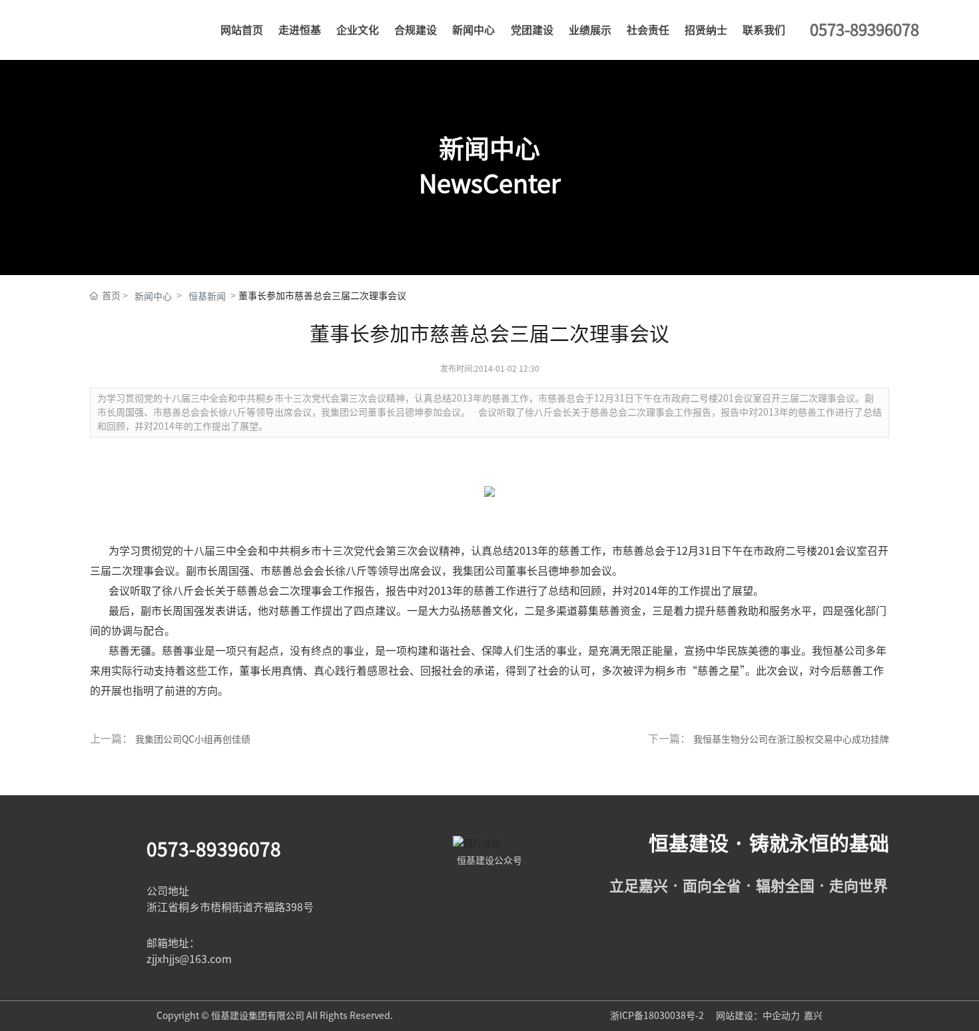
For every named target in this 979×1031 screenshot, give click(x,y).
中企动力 (781, 1015)
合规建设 (415, 30)
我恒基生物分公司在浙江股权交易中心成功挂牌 (791, 739)
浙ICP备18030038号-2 (658, 1015)
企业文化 (357, 30)
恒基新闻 (207, 296)
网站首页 (241, 30)
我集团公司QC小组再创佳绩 (192, 739)
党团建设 (532, 30)
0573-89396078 (214, 849)
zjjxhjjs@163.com (189, 959)
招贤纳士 (706, 30)
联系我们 (764, 30)
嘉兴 (813, 1015)
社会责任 (648, 30)
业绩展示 (590, 30)
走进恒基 (299, 30)
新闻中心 (473, 30)
